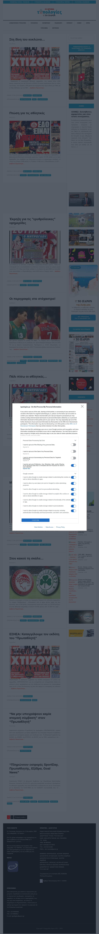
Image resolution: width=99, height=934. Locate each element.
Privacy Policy (60, 527)
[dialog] (49, 467)
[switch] (73, 444)
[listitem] (49, 440)
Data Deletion (38, 527)
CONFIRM (35, 520)
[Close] (83, 407)
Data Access (49, 527)
